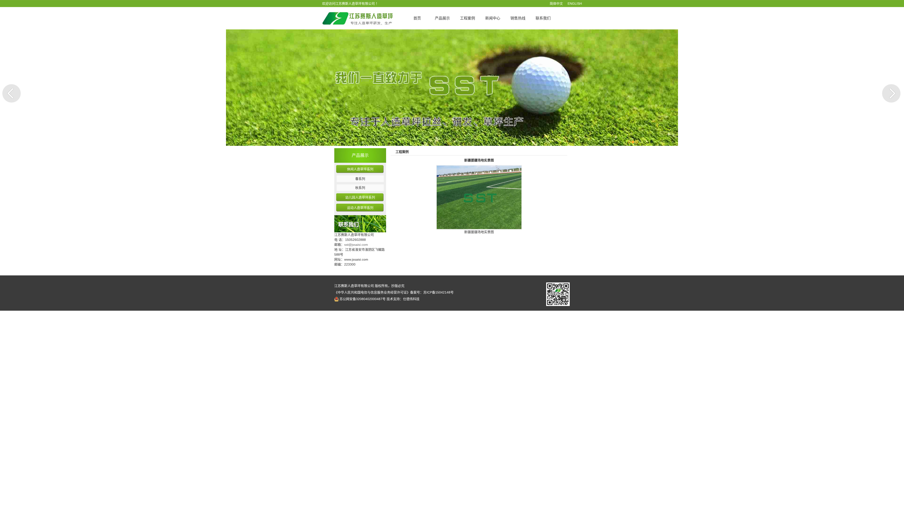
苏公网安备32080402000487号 (363, 299)
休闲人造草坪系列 (360, 169)
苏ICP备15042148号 (438, 292)
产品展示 (360, 155)
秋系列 (360, 188)
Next (891, 93)
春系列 (360, 179)
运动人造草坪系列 (360, 208)
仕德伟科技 (411, 299)
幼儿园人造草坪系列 (360, 197)
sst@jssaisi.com (356, 244)
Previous (11, 93)
